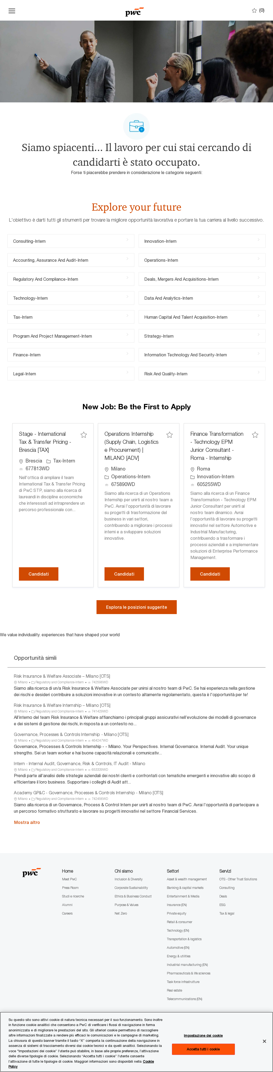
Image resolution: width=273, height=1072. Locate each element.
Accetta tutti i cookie (203, 1049)
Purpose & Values (126, 905)
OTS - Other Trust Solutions (238, 879)
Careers (67, 913)
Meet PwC (69, 879)
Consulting (227, 888)
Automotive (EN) (178, 948)
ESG (222, 905)
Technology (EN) (178, 930)
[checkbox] (84, 434)
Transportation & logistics (184, 939)
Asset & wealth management (187, 879)
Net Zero (121, 913)
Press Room (70, 888)
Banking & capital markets (185, 888)
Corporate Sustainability (131, 888)
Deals (223, 896)
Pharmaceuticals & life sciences (188, 973)
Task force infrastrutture (183, 982)
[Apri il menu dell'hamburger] (12, 10)
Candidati (43, 574)
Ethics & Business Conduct (133, 896)
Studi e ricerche (73, 896)
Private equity (176, 913)
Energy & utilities (178, 956)
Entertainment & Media (183, 896)
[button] (137, 607)
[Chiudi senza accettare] (264, 1041)
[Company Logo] (134, 10)
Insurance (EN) (177, 905)
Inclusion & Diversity (129, 879)
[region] (136, 1042)
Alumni (67, 905)
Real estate (174, 990)
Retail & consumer (179, 922)
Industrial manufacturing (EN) (187, 965)
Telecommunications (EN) (184, 999)
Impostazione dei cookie (203, 1035)
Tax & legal (226, 913)
